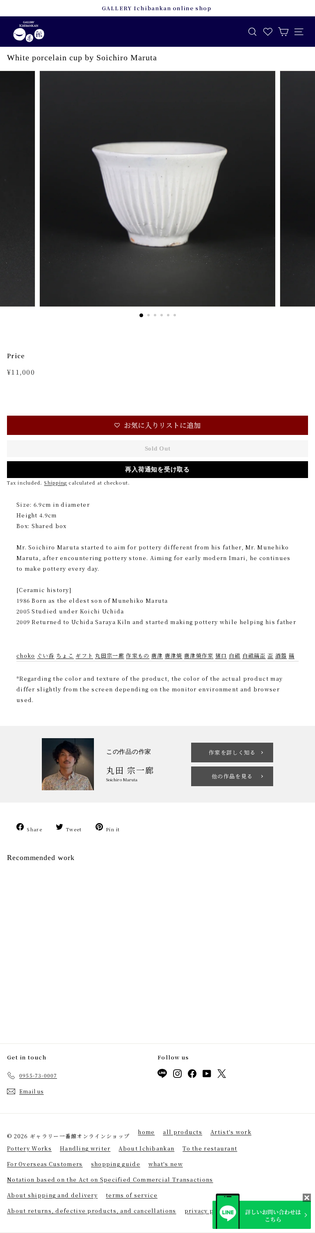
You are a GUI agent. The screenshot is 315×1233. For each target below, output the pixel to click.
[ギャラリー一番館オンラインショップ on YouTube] (207, 1075)
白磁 (235, 655)
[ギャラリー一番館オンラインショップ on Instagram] (177, 1075)
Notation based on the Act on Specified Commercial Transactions (110, 1179)
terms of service (132, 1195)
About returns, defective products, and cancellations (91, 1211)
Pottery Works (29, 1148)
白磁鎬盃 (254, 655)
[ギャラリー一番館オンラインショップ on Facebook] (192, 1075)
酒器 (281, 655)
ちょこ (65, 655)
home (146, 1132)
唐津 (157, 655)
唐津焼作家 (199, 655)
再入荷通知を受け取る (157, 469)
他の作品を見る (232, 776)
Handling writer (85, 1148)
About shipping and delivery (52, 1195)
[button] (157, 425)
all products (182, 1132)
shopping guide (115, 1164)
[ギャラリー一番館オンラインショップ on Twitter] (221, 1075)
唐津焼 (174, 655)
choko (25, 655)
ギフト (84, 655)
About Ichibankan (146, 1148)
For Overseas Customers (45, 1164)
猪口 (221, 655)
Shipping (55, 482)
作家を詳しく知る (232, 752)
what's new (165, 1164)
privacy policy (207, 1211)
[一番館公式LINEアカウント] (162, 1075)
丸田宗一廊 (109, 655)
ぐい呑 (46, 655)
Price (16, 356)
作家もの (137, 655)
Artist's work (230, 1132)
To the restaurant (210, 1148)
